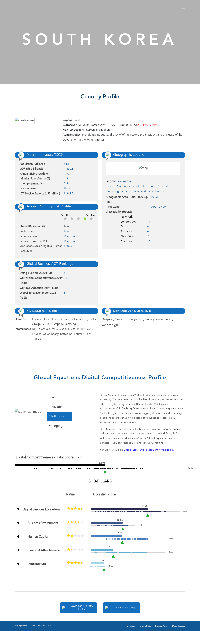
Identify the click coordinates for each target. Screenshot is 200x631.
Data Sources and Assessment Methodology (149, 450)
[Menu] (183, 10)
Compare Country (124, 607)
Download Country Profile (81, 608)
